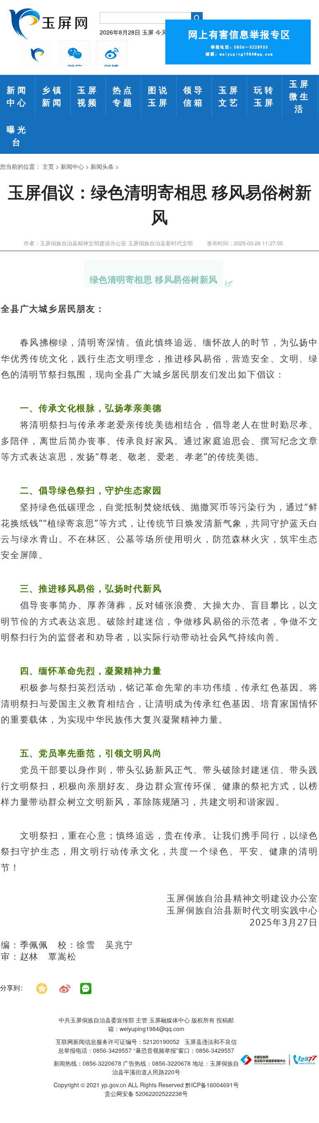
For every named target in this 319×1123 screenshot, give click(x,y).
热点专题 (123, 96)
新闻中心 (17, 96)
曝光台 (17, 135)
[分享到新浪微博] (64, 987)
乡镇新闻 (53, 96)
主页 (48, 166)
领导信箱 (194, 96)
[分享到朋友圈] (86, 989)
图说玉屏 (158, 96)
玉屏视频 (88, 96)
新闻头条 (102, 166)
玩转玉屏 (264, 96)
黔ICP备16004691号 (212, 1085)
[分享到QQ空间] (41, 987)
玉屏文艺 (229, 96)
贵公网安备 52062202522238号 (146, 1093)
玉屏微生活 (300, 95)
